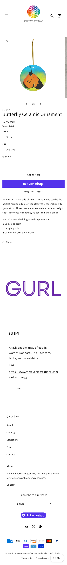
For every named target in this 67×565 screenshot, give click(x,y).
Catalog (11, 432)
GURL (19, 388)
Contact (11, 454)
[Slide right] (40, 103)
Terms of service (42, 558)
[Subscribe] (49, 504)
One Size (10, 149)
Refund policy (55, 553)
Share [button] (9, 242)
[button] (6, 15)
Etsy (9, 447)
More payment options (34, 191)
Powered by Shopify (38, 553)
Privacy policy (27, 558)
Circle (9, 137)
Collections (13, 439)
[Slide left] (26, 103)
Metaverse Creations (21, 553)
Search (10, 425)
